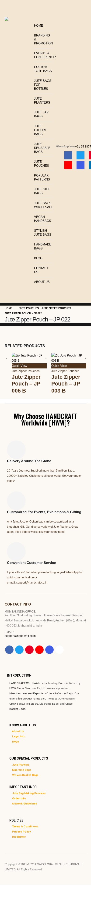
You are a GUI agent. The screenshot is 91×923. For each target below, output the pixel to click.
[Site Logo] (18, 29)
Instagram (49, 649)
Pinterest (29, 649)
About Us (42, 282)
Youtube (39, 649)
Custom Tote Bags (43, 69)
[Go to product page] (29, 358)
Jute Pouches (41, 163)
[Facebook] (68, 155)
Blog (38, 258)
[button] (34, 18)
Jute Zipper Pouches (26, 371)
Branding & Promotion (43, 39)
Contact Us (41, 270)
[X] (80, 155)
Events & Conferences (44, 55)
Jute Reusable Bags (42, 148)
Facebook (9, 649)
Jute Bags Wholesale (43, 205)
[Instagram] (80, 165)
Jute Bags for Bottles (42, 84)
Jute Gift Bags (42, 191)
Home (38, 25)
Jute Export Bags (40, 130)
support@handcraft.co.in (20, 635)
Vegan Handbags (42, 219)
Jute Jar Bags (41, 114)
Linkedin (59, 649)
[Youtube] (68, 165)
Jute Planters (42, 100)
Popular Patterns (42, 177)
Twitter (19, 649)
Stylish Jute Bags (42, 232)
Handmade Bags (42, 246)
